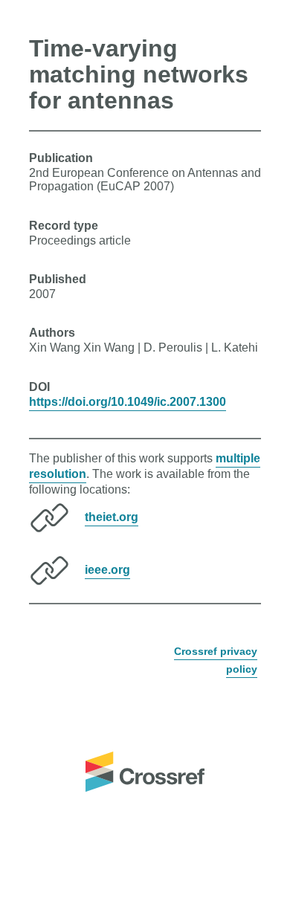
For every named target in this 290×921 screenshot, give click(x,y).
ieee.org (107, 569)
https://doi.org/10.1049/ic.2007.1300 (127, 401)
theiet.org (111, 517)
